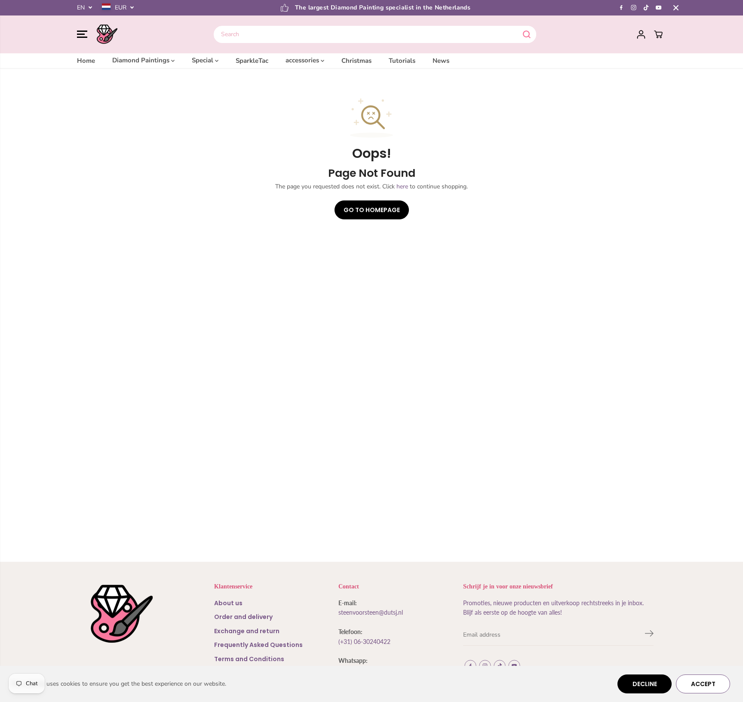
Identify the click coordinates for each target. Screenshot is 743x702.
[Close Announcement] (676, 7)
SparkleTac (252, 60)
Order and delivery (243, 617)
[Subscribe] (649, 635)
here (402, 186)
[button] (82, 34)
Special (203, 60)
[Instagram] (634, 8)
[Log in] (641, 34)
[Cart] (658, 34)
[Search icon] (526, 34)
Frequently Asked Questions (258, 644)
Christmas (356, 60)
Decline (644, 684)
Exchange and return (246, 631)
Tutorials (402, 60)
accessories (303, 60)
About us (228, 603)
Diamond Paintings (141, 60)
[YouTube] (659, 8)
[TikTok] (646, 8)
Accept (703, 684)
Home (86, 60)
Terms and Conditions (249, 659)
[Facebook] (621, 8)
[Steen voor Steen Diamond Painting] (107, 34)
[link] (135, 614)
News (441, 60)
